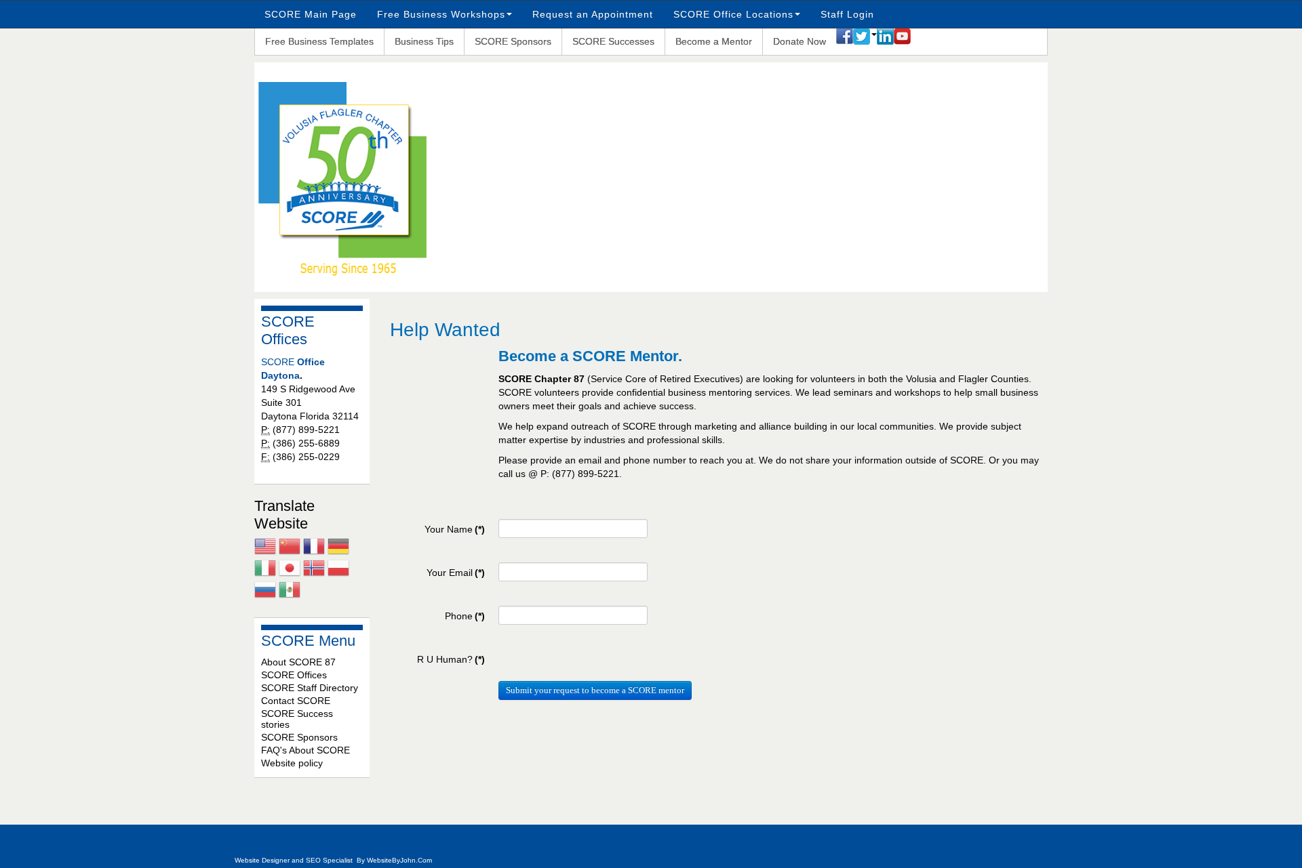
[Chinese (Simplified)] (289, 548)
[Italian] (265, 570)
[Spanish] (289, 591)
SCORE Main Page (310, 14)
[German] (338, 548)
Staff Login (847, 14)
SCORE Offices (294, 674)
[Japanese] (289, 570)
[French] (314, 548)
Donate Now (799, 41)
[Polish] (338, 570)
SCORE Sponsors (513, 41)
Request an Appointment (592, 14)
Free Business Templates (319, 41)
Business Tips (424, 41)
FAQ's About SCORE (305, 750)
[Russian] (265, 591)
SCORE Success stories (297, 719)
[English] (265, 548)
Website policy (292, 763)
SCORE (279, 361)
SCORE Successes (613, 41)
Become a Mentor (713, 41)
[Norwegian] (314, 570)
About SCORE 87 (298, 662)
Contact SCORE (295, 700)
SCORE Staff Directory (309, 687)
